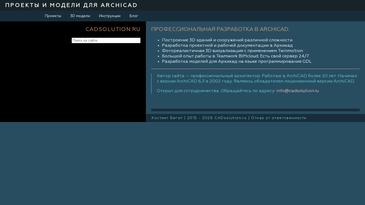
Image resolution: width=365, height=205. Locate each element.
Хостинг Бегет (167, 118)
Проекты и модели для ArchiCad (71, 5)
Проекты (53, 16)
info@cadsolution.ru (297, 91)
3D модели (80, 16)
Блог (134, 16)
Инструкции (110, 16)
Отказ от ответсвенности (278, 118)
